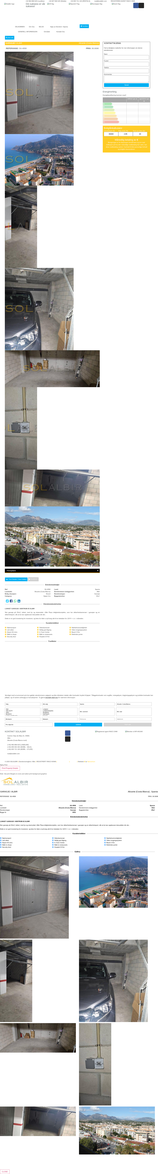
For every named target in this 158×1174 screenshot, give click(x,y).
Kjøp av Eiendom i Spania (59, 27)
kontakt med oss (52, 697)
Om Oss (32, 27)
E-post (106, 61)
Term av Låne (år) (139, 131)
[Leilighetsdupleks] (60, 711)
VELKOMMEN (20, 27)
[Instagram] (141, 5)
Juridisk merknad (63, 761)
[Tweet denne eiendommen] (7, 601)
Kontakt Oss (60, 31)
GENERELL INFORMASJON (27, 31)
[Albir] (23, 709)
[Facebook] (136, 5)
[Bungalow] (60, 712)
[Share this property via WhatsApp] (15, 601)
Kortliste (85, 26)
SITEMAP (73, 761)
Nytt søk (10, 37)
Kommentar (108, 74)
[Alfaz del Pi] (23, 711)
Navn (105, 54)
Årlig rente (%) (123, 131)
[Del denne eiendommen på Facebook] (11, 601)
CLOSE (5, 1172)
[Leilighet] (60, 709)
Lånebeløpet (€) (109, 131)
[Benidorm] (23, 714)
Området (47, 31)
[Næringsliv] (60, 714)
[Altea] (23, 712)
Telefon (106, 67)
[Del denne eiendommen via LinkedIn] (19, 601)
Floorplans (11, 571)
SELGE (41, 27)
